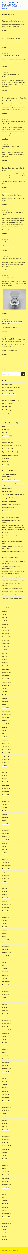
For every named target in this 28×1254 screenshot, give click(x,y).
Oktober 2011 (5, 1181)
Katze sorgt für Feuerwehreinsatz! (11, 517)
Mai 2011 (4, 1197)
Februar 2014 (5, 1091)
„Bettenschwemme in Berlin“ (12, 258)
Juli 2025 (4, 650)
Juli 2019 (4, 882)
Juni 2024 (4, 691)
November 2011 (6, 1178)
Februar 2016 (5, 1014)
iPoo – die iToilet (7, 278)
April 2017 (4, 968)
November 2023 (6, 714)
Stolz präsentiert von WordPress (10, 1250)
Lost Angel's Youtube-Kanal (9, 393)
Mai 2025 (4, 656)
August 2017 (5, 956)
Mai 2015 (4, 1043)
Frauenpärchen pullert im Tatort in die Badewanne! (14, 99)
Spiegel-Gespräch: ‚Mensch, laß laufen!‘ (13, 169)
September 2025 (6, 643)
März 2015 (5, 1049)
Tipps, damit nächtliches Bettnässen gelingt (13, 494)
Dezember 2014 (6, 1059)
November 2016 (6, 985)
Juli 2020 (4, 843)
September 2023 (6, 720)
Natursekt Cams (6, 406)
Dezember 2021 (6, 788)
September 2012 (6, 1146)
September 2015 (6, 1030)
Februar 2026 (5, 627)
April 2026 (4, 621)
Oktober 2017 (5, 949)
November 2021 (6, 791)
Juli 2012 (4, 1152)
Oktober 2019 (5, 872)
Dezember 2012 (6, 1136)
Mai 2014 (4, 1081)
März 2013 (5, 1126)
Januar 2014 (5, 1094)
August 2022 (5, 762)
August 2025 (5, 646)
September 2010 (6, 1223)
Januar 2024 (5, 708)
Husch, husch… (17, 577)
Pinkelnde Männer (7, 448)
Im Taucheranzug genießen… (12, 38)
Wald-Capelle (9, 247)
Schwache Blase (6, 510)
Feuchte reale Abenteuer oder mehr (11, 387)
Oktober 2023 (5, 717)
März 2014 (5, 1088)
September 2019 (6, 875)
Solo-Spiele (5, 458)
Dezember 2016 (6, 981)
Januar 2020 (5, 862)
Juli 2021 (4, 804)
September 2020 (6, 836)
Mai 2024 (4, 695)
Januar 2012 (5, 1171)
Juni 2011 (4, 1194)
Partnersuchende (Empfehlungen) (10, 445)
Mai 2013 (4, 1120)
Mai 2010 (4, 1236)
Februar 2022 (5, 782)
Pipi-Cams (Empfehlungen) (9, 452)
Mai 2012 (4, 1159)
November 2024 (6, 675)
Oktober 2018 (5, 910)
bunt (11, 281)
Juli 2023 (4, 727)
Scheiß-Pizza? (7, 241)
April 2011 (4, 1200)
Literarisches (5, 436)
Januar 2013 (5, 1133)
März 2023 (5, 740)
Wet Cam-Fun (5, 413)
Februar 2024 (5, 704)
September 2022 (6, 759)
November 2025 (6, 637)
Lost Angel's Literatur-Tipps (9, 397)
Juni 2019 (4, 885)
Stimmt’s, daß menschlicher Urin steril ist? (13, 551)
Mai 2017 (4, 965)
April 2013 (4, 1123)
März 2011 (5, 1204)
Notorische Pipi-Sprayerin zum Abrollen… (12, 213)
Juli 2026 (4, 611)
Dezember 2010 (6, 1213)
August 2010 (5, 1226)
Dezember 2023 (6, 711)
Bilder (3, 426)
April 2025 (4, 659)
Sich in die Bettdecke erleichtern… (11, 480)
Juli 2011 (4, 1191)
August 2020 (5, 840)
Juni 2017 (4, 962)
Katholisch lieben (17, 588)
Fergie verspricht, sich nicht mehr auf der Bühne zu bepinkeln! (13, 340)
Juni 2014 (4, 1078)
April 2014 (4, 1084)
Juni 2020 (4, 846)
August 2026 (5, 608)
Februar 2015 (5, 1052)
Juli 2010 (4, 1229)
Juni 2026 (4, 614)
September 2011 (6, 1184)
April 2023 (4, 737)
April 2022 (4, 775)
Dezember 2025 (6, 633)
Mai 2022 (4, 772)
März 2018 (5, 933)
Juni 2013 (4, 1117)
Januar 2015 (5, 1055)
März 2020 (5, 856)
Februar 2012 (5, 1168)
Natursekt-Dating (6, 410)
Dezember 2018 (6, 904)
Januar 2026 (5, 630)
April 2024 (4, 698)
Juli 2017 (4, 959)
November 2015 (6, 1023)
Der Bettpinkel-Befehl (7, 491)
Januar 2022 (5, 785)
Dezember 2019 (6, 865)
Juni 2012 (4, 1155)
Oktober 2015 (5, 1026)
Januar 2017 (5, 978)
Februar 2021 (5, 820)
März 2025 (5, 662)
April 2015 (4, 1046)
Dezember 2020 (6, 827)
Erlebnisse (5, 429)
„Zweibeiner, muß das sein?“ (12, 55)
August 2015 (5, 1033)
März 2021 (5, 817)
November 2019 (6, 869)
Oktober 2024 (5, 679)
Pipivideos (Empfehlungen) (9, 455)
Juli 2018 (4, 920)
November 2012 (6, 1139)
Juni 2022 (4, 769)
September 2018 (6, 914)
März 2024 (5, 701)
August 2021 (5, 801)
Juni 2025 (4, 653)
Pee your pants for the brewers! (13, 21)
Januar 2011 (5, 1210)
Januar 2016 (5, 1017)
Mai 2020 (4, 849)
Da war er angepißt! (18, 591)
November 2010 (6, 1217)
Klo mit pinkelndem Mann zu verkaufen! (12, 322)
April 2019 (4, 891)
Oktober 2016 (5, 988)
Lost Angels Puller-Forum (8, 403)
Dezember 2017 (6, 943)
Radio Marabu (19, 80)
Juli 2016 (4, 997)
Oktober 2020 (5, 833)
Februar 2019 (5, 898)
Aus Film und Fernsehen (8, 423)
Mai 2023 (4, 733)
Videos (4, 465)
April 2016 (4, 1007)
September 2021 (6, 798)
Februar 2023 (5, 743)
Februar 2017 (5, 975)
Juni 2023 (4, 730)
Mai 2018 (4, 927)
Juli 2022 (4, 766)
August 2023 (5, 724)
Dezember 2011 (6, 1175)
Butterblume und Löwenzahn (9, 501)
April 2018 (4, 930)
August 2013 (5, 1110)
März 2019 (5, 894)
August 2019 (5, 878)
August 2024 (5, 685)
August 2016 (5, 994)
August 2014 (5, 1072)
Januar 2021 (5, 824)
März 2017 (5, 972)
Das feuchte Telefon (7, 384)
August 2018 (5, 917)
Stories (4, 461)
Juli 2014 (4, 1075)
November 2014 (6, 1062)
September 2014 (6, 1068)
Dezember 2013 (6, 1097)
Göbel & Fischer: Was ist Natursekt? (10, 75)
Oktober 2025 (5, 640)
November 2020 (6, 830)
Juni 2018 (4, 923)
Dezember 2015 (6, 1020)
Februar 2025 (5, 666)
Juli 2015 (4, 1036)
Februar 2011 (5, 1207)
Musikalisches (6, 442)
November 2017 (6, 946)
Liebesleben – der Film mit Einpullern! (11, 147)
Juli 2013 (4, 1113)
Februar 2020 (5, 859)
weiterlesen (5, 30)
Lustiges (4, 439)
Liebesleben (16, 152)
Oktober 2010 (5, 1220)
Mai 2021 (4, 811)
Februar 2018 (5, 936)
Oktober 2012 (5, 1142)
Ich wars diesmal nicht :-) (8, 507)
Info (3, 432)
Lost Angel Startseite (7, 390)
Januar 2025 (5, 669)
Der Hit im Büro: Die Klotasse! (12, 195)
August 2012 (5, 1149)
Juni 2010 (4, 1233)
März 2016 (5, 1010)
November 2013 (6, 1101)
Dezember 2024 (6, 672)
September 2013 (6, 1107)
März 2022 (5, 778)
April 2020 (4, 853)
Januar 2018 (5, 939)
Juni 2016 (4, 1001)
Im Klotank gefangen (7, 488)
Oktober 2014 (5, 1065)
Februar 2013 (5, 1130)
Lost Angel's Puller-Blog (10, 3)
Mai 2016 (4, 1004)
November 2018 (6, 907)
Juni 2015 (4, 1039)
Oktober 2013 (5, 1104)
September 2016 (6, 991)
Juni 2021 (4, 807)
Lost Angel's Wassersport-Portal (10, 400)
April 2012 (4, 1162)
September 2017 (6, 952)
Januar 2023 (5, 746)
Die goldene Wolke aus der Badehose (11, 504)
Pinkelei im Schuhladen (19, 580)
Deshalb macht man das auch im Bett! (12, 514)
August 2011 (5, 1188)
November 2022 (6, 753)
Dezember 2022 (6, 749)
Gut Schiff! (5, 532)
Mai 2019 (4, 888)
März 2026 (5, 624)
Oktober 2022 (5, 756)
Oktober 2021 (5, 795)
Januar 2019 (5, 901)
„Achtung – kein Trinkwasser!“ (10, 498)
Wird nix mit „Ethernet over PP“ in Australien (13, 122)
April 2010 (4, 1239)
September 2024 (6, 682)
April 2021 (4, 814)
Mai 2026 (4, 617)
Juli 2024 (4, 688)
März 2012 (5, 1165)
